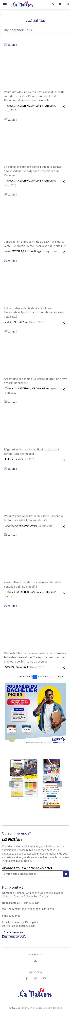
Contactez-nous (13, 932)
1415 (61, 676)
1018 (21, 676)
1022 (39, 676)
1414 (56, 676)
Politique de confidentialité (48, 1007)
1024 (48, 676)
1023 (43, 676)
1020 (30, 676)
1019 (26, 676)
